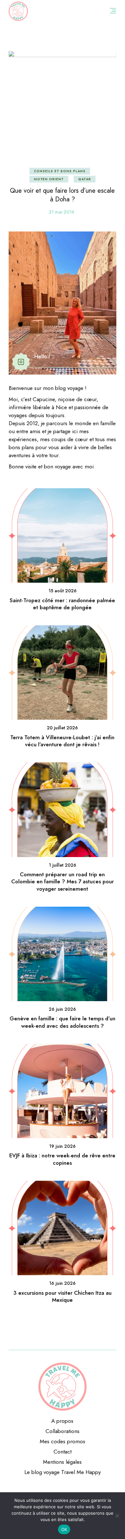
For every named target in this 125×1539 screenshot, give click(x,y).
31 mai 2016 (61, 212)
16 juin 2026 (62, 1283)
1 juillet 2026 (62, 865)
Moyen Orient (49, 179)
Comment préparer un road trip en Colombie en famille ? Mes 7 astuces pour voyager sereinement (62, 882)
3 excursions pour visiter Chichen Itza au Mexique (62, 1296)
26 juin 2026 (62, 1009)
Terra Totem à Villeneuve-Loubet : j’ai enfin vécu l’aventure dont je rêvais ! (62, 740)
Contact (62, 1451)
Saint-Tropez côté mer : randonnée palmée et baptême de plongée (62, 603)
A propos (62, 1421)
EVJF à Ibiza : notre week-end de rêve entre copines (62, 1159)
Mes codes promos (62, 1441)
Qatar (84, 179)
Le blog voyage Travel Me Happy (62, 1472)
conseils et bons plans (60, 171)
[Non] (117, 1515)
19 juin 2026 (62, 1146)
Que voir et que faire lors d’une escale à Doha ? (62, 195)
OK (64, 1529)
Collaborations (62, 1431)
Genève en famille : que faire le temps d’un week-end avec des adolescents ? (62, 1022)
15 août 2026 (62, 590)
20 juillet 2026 (62, 728)
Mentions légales (62, 1462)
